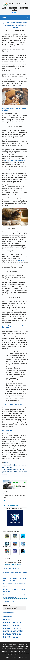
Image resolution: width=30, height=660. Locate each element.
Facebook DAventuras (10, 501)
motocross (8, 628)
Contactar (6, 644)
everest (6, 625)
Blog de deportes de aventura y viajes (15, 9)
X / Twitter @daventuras (11, 505)
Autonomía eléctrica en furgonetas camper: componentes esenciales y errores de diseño (15, 574)
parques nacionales (13, 631)
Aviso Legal (12, 644)
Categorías (6, 605)
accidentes (7, 616)
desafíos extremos (12, 622)
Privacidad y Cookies (21, 644)
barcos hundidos (16, 617)
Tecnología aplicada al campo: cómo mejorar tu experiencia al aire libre (15, 596)
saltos (6, 636)
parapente (17, 628)
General (6, 463)
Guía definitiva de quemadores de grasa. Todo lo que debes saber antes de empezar (14, 472)
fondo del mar (14, 625)
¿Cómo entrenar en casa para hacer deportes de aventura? (15, 590)
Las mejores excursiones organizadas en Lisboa (14, 585)
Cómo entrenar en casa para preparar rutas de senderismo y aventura (14, 579)
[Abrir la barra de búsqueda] (28, 17)
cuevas (6, 619)
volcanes (14, 637)
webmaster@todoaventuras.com (13, 564)
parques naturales (12, 634)
